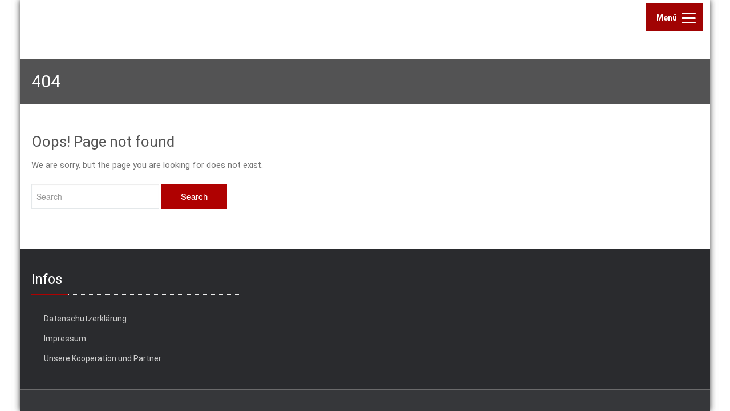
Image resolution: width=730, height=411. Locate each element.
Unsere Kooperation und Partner (102, 358)
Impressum (65, 338)
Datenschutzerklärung (85, 318)
